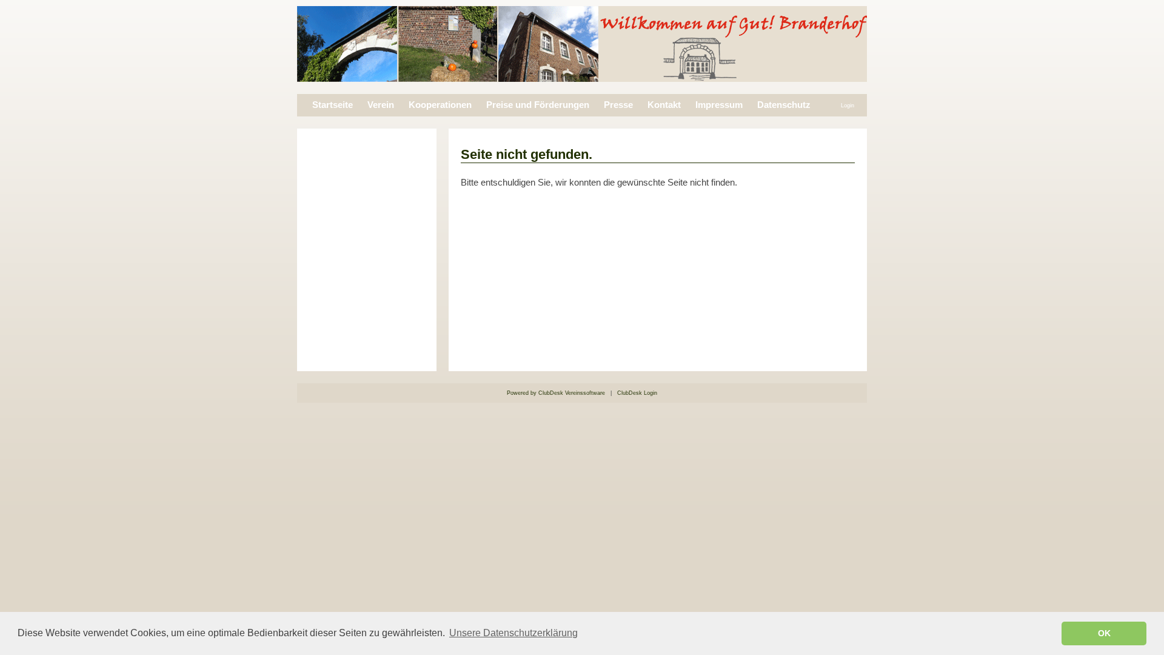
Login (847, 105)
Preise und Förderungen (537, 105)
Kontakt (664, 105)
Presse (618, 105)
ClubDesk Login (637, 393)
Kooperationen (440, 105)
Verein (380, 105)
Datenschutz (784, 105)
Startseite (332, 105)
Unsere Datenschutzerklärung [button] (513, 633)
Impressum (719, 105)
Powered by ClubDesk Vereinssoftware (556, 393)
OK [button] (1104, 633)
